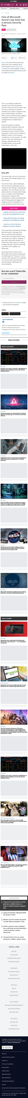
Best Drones (14, 1025)
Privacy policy (5, 1067)
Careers (4, 1084)
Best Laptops (14, 968)
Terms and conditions (7, 1064)
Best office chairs (14, 8)
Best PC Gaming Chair (14, 978)
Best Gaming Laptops (14, 971)
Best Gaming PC (14, 975)
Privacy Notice (22, 288)
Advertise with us (6, 1074)
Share (5, 58)
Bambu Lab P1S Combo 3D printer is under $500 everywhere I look (14, 920)
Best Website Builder (14, 961)
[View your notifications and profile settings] (16, 4)
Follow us (15, 58)
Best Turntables (14, 1001)
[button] (2, 4)
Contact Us (4, 1060)
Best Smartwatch (14, 995)
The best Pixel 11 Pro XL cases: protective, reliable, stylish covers (14, 938)
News (3, 29)
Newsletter (23, 58)
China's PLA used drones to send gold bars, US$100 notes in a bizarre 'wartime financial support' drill (14, 905)
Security (7, 13)
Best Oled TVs (14, 991)
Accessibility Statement (8, 1081)
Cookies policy (5, 1071)
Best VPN (14, 951)
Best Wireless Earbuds (14, 1008)
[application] (14, 157)
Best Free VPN (14, 954)
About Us (4, 1053)
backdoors (11, 73)
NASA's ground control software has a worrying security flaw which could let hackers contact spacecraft (14, 929)
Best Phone (14, 985)
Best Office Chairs (14, 1012)
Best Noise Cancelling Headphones (14, 1005)
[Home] (14, 1)
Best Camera (14, 1018)
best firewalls (16, 302)
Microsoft (5, 62)
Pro (2, 13)
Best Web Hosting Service (14, 958)
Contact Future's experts (8, 1057)
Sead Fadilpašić (12, 29)
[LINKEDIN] (3, 322)
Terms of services (20, 286)
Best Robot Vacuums (14, 1028)
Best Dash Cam (14, 1022)
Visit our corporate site (14, 1042)
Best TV (14, 988)
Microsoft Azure (15, 314)
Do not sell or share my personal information (13, 1088)
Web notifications (6, 1077)
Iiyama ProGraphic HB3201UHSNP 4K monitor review (14, 914)
